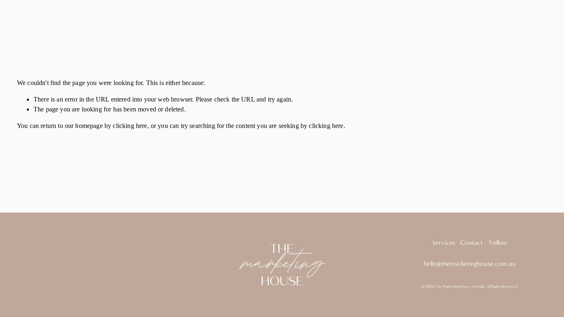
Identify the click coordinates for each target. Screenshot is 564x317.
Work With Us (517, 27)
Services (28, 27)
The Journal (127, 27)
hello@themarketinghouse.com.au (470, 263)
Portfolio (58, 27)
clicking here (130, 125)
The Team (90, 27)
